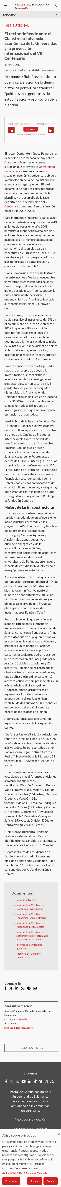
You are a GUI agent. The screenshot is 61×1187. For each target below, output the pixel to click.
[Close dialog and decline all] (58, 1133)
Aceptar (51, 1181)
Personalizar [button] (11, 1181)
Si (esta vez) (31, 129)
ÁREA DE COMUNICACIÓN (30, 1119)
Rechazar (34, 1181)
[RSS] (52, 1081)
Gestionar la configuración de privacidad (31, 134)
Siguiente (51, 130)
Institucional (16, 25)
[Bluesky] (40, 1081)
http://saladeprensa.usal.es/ (19, 1027)
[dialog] (30, 1159)
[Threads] (46, 1081)
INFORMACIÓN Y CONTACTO (30, 1128)
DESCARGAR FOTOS (31, 1047)
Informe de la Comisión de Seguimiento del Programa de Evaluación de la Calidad (32, 935)
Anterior (11, 130)
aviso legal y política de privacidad (25, 1172)
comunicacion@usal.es (16, 1019)
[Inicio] (32, 6)
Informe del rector (26, 899)
